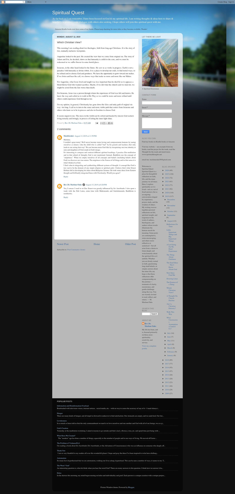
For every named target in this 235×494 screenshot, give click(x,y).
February (171, 351)
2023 (167, 181)
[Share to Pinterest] (111, 123)
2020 (167, 192)
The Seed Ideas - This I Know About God (172, 265)
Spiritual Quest (68, 12)
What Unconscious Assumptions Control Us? (172, 323)
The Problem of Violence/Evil (68, 443)
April (169, 344)
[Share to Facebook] (109, 123)
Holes (59, 473)
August (170, 221)
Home (97, 244)
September (171, 215)
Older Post (130, 244)
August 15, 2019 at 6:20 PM (96, 184)
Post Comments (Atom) (76, 249)
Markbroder (69, 136)
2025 (167, 174)
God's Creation (62, 428)
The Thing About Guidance (171, 257)
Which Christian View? (171, 290)
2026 (167, 170)
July (169, 333)
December (171, 199)
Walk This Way (170, 313)
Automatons (61, 458)
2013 (167, 378)
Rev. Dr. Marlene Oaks (73, 184)
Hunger (60, 413)
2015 (167, 371)
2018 (167, 360)
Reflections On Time (172, 225)
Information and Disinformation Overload (73, 406)
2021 (167, 189)
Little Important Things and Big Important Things (172, 235)
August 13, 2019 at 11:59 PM (86, 136)
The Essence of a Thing (172, 283)
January (170, 355)
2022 (167, 185)
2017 (167, 363)
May (169, 340)
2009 (167, 393)
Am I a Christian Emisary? (171, 306)
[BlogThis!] (104, 123)
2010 (167, 389)
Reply (66, 176)
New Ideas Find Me (171, 274)
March (170, 348)
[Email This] (101, 123)
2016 (167, 367)
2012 (167, 382)
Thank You (61, 450)
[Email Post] (96, 123)
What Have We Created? (66, 435)
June (169, 337)
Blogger (131, 487)
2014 (167, 375)
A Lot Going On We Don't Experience (172, 247)
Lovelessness (62, 420)
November (171, 205)
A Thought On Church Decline (172, 298)
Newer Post (63, 244)
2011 (167, 386)
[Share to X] (106, 123)
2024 (167, 178)
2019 (167, 196)
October (170, 211)
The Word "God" (63, 465)
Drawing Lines (172, 278)
